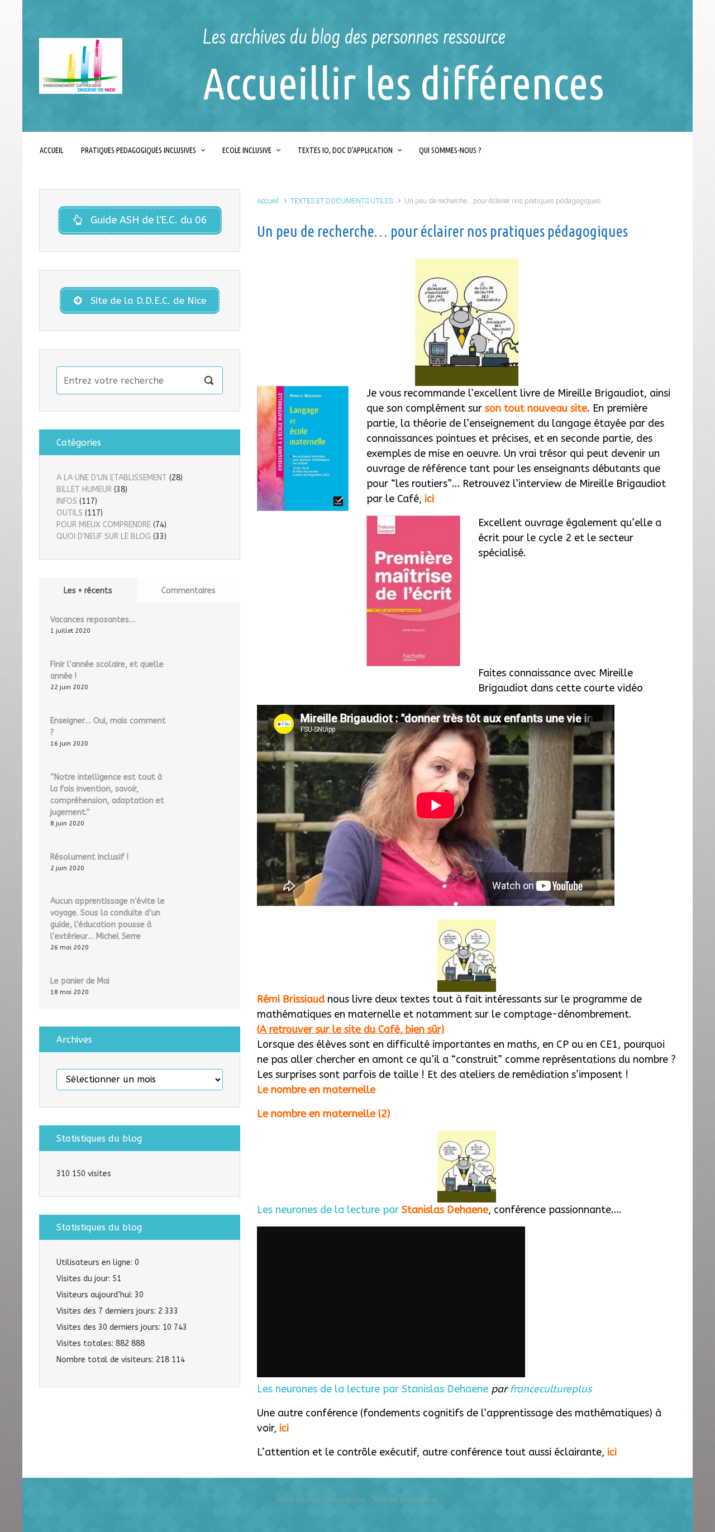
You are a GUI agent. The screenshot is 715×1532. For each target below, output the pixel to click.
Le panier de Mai (79, 981)
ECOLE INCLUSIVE (246, 150)
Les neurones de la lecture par (329, 1210)
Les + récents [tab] (88, 590)
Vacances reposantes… (92, 619)
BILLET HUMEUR (84, 489)
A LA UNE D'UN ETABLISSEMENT (111, 478)
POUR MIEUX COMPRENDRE (103, 524)
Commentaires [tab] (188, 590)
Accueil (268, 201)
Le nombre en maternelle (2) (323, 1114)
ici (429, 499)
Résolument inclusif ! (89, 857)
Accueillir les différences (403, 83)
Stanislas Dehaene (445, 1210)
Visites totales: (86, 1343)
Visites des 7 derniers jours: (107, 1311)
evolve (285, 1500)
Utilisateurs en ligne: (95, 1262)
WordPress (422, 1500)
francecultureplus (551, 1389)
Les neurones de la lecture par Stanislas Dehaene (372, 1389)
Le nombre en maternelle (316, 1090)
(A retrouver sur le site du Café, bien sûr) (351, 1029)
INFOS (66, 501)
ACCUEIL (51, 150)
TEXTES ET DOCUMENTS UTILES (341, 201)
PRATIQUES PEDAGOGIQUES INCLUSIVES (138, 150)
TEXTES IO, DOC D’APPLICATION (345, 150)
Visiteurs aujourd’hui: (95, 1295)
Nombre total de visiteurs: (106, 1359)
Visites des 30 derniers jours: (109, 1327)
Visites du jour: (84, 1278)
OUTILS (69, 513)
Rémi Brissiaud (291, 999)
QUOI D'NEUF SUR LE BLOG (103, 536)
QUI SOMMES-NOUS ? (450, 150)
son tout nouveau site (536, 408)
